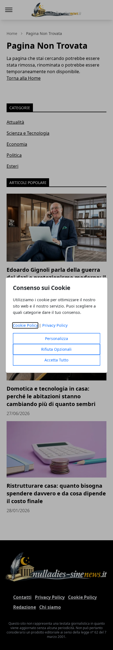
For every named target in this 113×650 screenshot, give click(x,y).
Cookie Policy (25, 325)
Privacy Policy (54, 325)
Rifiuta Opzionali (56, 349)
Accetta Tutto (56, 360)
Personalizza (56, 338)
